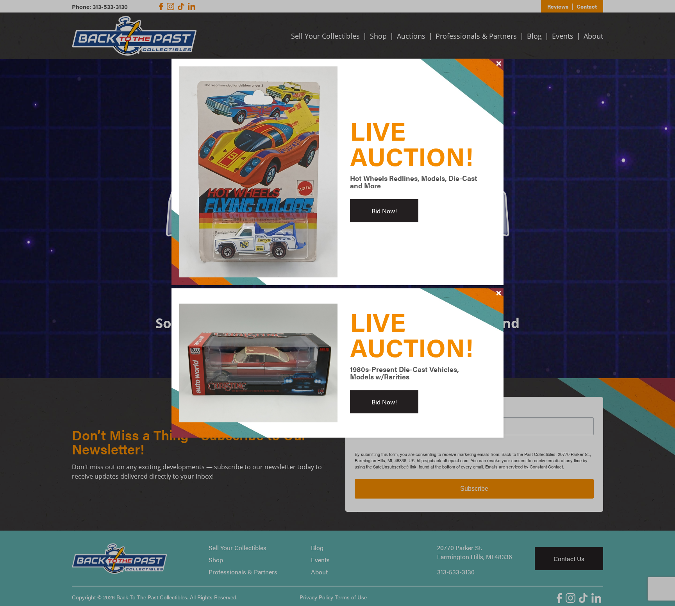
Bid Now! (384, 210)
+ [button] (498, 63)
